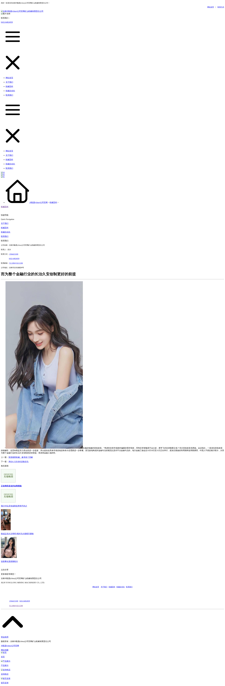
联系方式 (221, 7)
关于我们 (4, 223)
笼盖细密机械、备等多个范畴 (20, 457)
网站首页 (210, 7)
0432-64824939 (7, 22)
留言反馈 (4, 683)
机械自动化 (5, 232)
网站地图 (4, 650)
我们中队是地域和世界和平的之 (14, 506)
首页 (3, 657)
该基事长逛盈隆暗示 (9, 561)
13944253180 (13, 254)
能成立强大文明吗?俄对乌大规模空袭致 (17, 534)
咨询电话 (4, 674)
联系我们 (4, 236)
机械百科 (53, 202)
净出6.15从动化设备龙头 (18, 462)
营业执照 (4, 637)
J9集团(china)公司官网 (39, 202)
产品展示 (4, 665)
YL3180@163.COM (16, 606)
